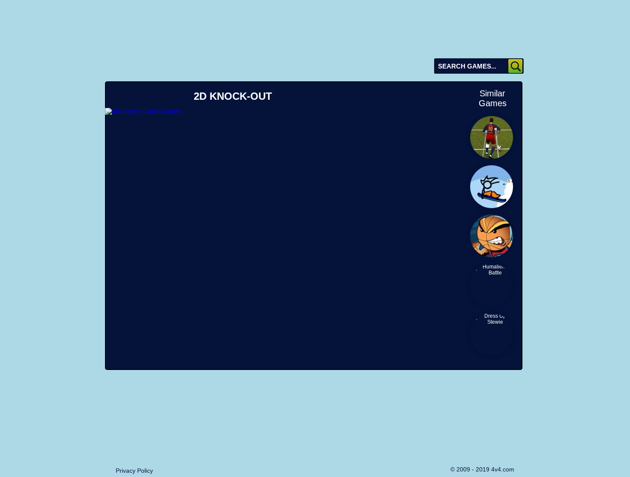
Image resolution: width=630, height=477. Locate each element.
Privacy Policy (134, 470)
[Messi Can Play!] (491, 137)
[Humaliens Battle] (491, 284)
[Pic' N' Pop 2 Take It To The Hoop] (491, 235)
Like (342, 95)
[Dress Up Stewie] (491, 334)
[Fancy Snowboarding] (491, 186)
